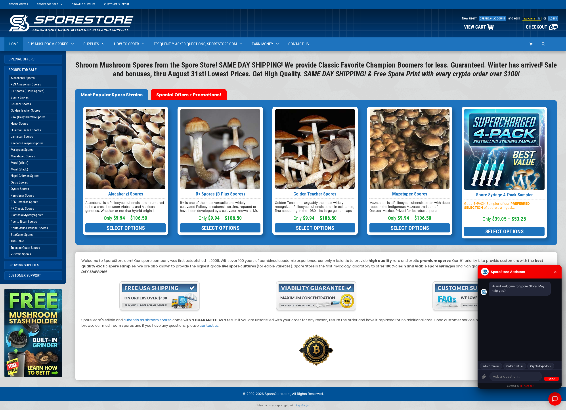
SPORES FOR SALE (47, 4)
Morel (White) (19, 163)
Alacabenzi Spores (23, 78)
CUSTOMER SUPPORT (116, 4)
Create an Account (492, 18)
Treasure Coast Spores (25, 248)
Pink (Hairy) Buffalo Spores (28, 117)
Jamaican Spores (22, 137)
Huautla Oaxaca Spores (26, 130)
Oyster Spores (20, 189)
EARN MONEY (262, 44)
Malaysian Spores (22, 150)
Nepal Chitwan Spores (25, 176)
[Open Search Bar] (543, 44)
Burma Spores (20, 97)
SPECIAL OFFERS (18, 4)
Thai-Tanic (17, 241)
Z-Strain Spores (21, 254)
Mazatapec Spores (23, 156)
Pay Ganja (302, 405)
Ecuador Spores (21, 104)
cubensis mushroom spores (148, 320)
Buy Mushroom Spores (47, 44)
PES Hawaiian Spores (24, 202)
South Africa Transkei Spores (29, 228)
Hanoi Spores (19, 124)
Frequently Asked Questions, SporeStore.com (195, 44)
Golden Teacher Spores (25, 110)
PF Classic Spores (22, 209)
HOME (14, 44)
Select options (126, 228)
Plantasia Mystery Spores (27, 215)
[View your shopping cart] (531, 44)
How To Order (126, 44)
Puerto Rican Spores (24, 222)
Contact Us (298, 44)
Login (553, 18)
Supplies (91, 44)
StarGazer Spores (22, 235)
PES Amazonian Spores (26, 84)
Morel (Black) (19, 169)
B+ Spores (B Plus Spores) (27, 91)
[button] (555, 44)
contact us (209, 325)
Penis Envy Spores (22, 195)
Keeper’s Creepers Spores (27, 143)
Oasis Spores (19, 182)
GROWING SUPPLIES (83, 4)
